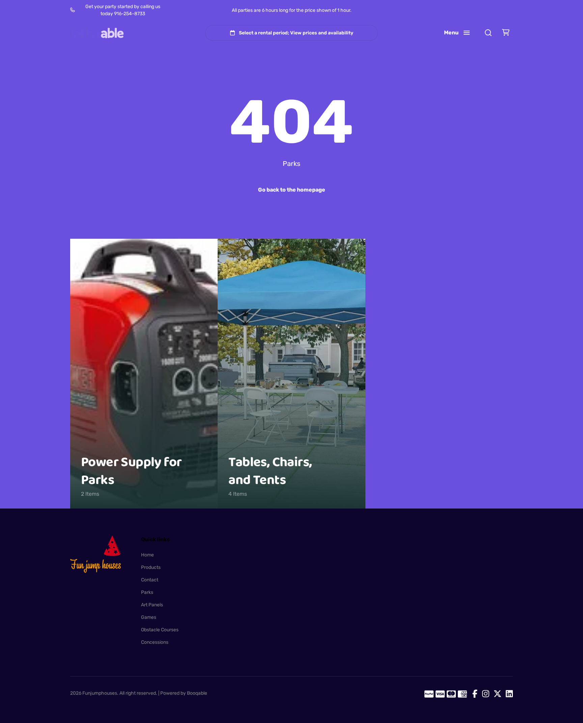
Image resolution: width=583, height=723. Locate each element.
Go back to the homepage (291, 189)
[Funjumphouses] (97, 32)
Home (147, 555)
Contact (149, 580)
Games (148, 617)
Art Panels (152, 605)
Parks (147, 592)
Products (151, 567)
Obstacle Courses (159, 630)
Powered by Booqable (183, 693)
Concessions (154, 642)
